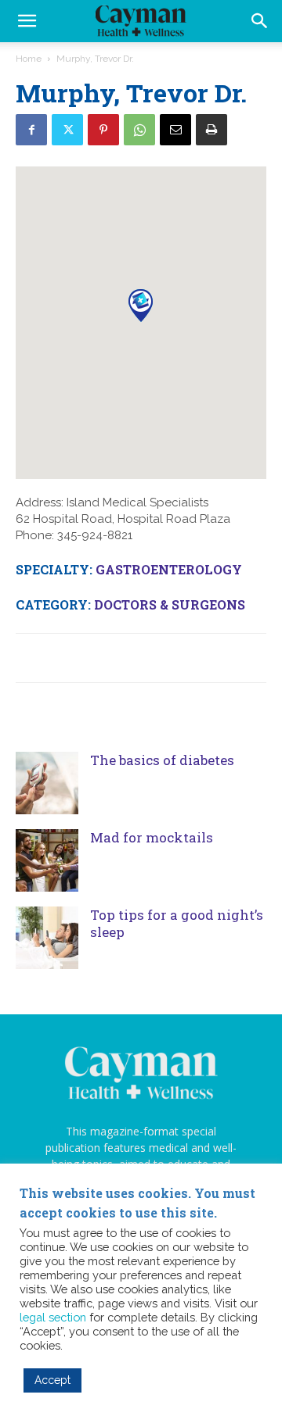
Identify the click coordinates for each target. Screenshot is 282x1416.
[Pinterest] (103, 129)
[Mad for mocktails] (47, 860)
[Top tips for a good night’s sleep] (47, 937)
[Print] (211, 129)
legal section (53, 1317)
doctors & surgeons (169, 604)
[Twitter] (67, 129)
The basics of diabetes (162, 760)
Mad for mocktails (151, 837)
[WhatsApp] (139, 129)
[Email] (175, 129)
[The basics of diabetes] (47, 783)
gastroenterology (169, 569)
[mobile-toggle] (27, 21)
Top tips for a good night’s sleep (176, 923)
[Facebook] (31, 129)
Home (29, 58)
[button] (260, 21)
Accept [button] (52, 1380)
